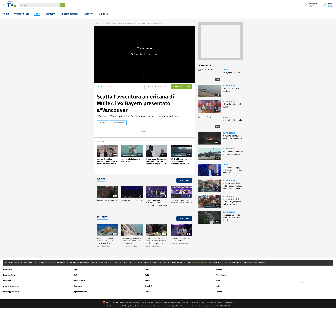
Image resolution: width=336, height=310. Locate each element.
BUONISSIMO (219, 302)
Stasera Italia (9, 281)
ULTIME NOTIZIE (229, 86)
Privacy (126, 306)
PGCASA (164, 302)
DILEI (193, 302)
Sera (218, 281)
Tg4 (75, 270)
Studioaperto (79, 281)
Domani (219, 292)
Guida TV (103, 13)
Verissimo (7, 270)
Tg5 (75, 275)
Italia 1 (148, 292)
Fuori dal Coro (9, 275)
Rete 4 (147, 281)
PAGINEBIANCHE (174, 302)
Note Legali (119, 306)
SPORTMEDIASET (118, 123)
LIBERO (9, 1)
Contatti (300, 282)
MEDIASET (103, 123)
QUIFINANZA (209, 302)
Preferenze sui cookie (148, 306)
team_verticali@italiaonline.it (202, 262)
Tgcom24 (78, 286)
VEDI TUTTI (184, 180)
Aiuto (159, 306)
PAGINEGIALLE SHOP (152, 302)
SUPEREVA (229, 302)
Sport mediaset (80, 292)
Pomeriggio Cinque (11, 292)
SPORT (102, 23)
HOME (96, 23)
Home (6, 13)
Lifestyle (89, 13)
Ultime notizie (21, 13)
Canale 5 (148, 286)
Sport (37, 13)
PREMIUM (313, 5)
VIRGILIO (128, 302)
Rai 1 (147, 270)
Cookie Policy (135, 306)
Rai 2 (147, 275)
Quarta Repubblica (11, 286)
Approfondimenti (70, 13)
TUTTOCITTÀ (186, 302)
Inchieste (51, 13)
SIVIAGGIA (200, 302)
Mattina (219, 270)
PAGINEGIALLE (138, 302)
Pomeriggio (221, 275)
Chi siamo (110, 306)
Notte (218, 286)
